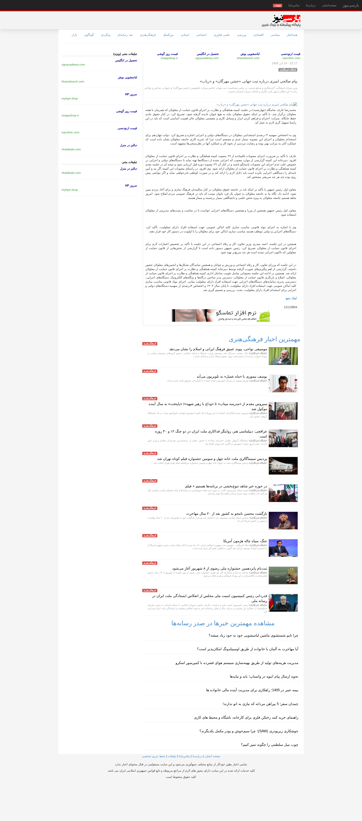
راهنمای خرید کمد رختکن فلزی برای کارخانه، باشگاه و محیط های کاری (246, 717)
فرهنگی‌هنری (148, 34)
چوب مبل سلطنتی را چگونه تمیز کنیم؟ (269, 745)
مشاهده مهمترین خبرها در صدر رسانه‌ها (223, 623)
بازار (74, 34)
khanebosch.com (248, 58)
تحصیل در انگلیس (208, 53)
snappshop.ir (169, 58)
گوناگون (89, 34)
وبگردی (105, 34)
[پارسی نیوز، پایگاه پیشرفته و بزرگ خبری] (281, 20)
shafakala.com (71, 149)
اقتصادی (258, 34)
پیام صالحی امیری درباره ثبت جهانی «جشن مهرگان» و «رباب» (248, 81)
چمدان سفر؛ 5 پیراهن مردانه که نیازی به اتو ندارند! (260, 704)
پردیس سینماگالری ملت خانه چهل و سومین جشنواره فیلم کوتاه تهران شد (212, 459)
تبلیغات (172, 756)
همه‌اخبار (292, 34)
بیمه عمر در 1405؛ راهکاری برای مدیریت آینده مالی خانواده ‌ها (252, 690)
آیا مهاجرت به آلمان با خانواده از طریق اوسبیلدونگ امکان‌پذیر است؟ (247, 649)
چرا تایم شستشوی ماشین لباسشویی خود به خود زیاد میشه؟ (253, 635)
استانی (185, 34)
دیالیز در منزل (128, 145)
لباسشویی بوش (250, 53)
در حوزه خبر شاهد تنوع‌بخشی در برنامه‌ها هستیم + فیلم (226, 486)
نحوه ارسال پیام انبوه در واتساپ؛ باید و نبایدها (264, 676)
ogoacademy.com (207, 58)
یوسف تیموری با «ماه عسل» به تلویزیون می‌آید (232, 376)
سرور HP (131, 94)
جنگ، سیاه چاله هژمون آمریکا (245, 541)
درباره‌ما (311, 5)
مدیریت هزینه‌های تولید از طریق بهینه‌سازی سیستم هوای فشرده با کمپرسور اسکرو (237, 663)
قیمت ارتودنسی (290, 53)
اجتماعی (201, 34)
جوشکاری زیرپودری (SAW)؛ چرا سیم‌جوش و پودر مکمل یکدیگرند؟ (248, 731)
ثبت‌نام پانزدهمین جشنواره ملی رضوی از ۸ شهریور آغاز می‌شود (219, 568)
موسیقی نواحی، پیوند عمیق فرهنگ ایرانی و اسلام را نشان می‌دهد (218, 349)
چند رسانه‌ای (125, 34)
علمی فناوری (222, 34)
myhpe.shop (70, 98)
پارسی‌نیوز (351, 5)
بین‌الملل (168, 34)
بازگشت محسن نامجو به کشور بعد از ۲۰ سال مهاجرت (226, 514)
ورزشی (241, 34)
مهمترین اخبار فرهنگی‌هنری (264, 339)
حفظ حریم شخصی (153, 756)
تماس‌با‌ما (294, 5)
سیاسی (275, 34)
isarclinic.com (291, 58)
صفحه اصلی (212, 756)
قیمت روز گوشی (167, 53)
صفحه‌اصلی (329, 5)
